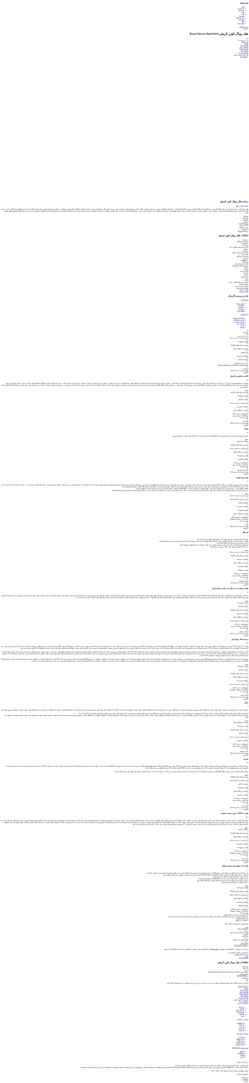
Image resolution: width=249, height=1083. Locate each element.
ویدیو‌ (242, 1016)
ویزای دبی (241, 1037)
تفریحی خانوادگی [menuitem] (239, 320)
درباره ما (241, 1007)
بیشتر (246, 390)
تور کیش (241, 1030)
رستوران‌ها (240, 1012)
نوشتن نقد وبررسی (242, 288)
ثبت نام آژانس (239, 1010)
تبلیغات (242, 1008)
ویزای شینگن (240, 1039)
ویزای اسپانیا (240, 1043)
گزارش (245, 372)
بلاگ (243, 21)
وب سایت (245, 978)
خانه (243, 7)
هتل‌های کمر (244, 51)
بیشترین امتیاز (230, 365)
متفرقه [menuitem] (242, 327)
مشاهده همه (244, 57)
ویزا (243, 12)
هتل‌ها (246, 44)
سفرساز (241, 16)
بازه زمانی (244, 300)
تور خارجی (241, 8)
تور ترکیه (241, 1028)
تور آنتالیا (241, 1025)
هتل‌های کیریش (243, 53)
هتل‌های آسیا (244, 45)
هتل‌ (243, 14)
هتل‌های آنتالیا (244, 49)
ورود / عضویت (243, 27)
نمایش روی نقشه (242, 231)
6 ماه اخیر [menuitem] (241, 309)
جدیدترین (245, 365)
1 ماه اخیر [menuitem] (241, 305)
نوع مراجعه (244, 314)
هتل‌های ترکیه (243, 47)
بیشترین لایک (239, 365)
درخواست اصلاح (243, 986)
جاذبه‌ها (242, 1014)
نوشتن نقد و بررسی (242, 205)
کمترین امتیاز (222, 365)
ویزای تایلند (240, 1041)
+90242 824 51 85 (242, 976)
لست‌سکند (244, 3)
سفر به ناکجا (240, 18)
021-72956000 (236, 1048)
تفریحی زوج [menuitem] (240, 323)
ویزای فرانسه (240, 1044)
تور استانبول (240, 1023)
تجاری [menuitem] (242, 325)
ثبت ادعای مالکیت (242, 918)
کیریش (246, 222)
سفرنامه (241, 19)
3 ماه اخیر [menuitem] (241, 307)
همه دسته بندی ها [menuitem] (238, 318)
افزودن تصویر (243, 291)
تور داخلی (241, 10)
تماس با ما (241, 23)
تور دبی (242, 1026)
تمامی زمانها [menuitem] (240, 303)
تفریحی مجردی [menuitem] (239, 322)
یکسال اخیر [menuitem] (240, 311)
